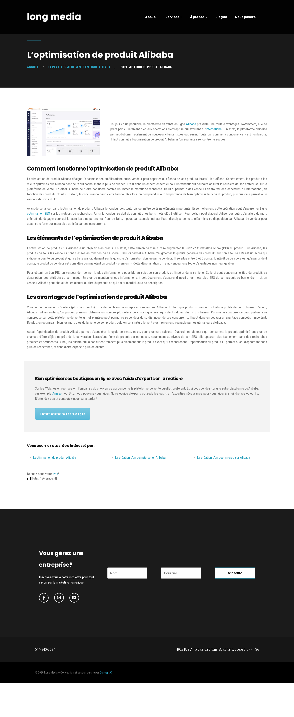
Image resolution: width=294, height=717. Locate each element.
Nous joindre (245, 17)
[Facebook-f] (44, 598)
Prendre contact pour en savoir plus (62, 414)
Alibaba (191, 124)
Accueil (151, 17)
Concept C (106, 672)
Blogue (221, 17)
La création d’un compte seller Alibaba (140, 457)
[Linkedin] (74, 598)
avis (55, 474)
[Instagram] (59, 598)
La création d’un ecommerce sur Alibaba (223, 457)
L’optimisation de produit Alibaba (54, 457)
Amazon (57, 393)
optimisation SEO (38, 213)
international (214, 129)
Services (172, 17)
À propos (197, 17)
